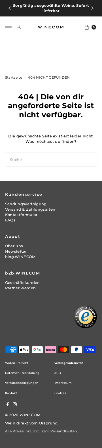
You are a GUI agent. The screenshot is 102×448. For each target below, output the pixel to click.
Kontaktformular (21, 215)
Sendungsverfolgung (26, 204)
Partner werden (20, 288)
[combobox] (23, 26)
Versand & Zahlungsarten (30, 209)
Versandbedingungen (22, 383)
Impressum (63, 383)
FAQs (10, 220)
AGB (57, 373)
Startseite (13, 77)
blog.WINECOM (20, 257)
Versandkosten (63, 431)
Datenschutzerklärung (22, 373)
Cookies (60, 393)
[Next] (92, 8)
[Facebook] (8, 405)
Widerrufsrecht (16, 363)
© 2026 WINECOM (22, 415)
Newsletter (16, 251)
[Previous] (10, 8)
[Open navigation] (8, 26)
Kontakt (11, 393)
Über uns (14, 246)
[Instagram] (15, 405)
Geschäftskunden (22, 282)
